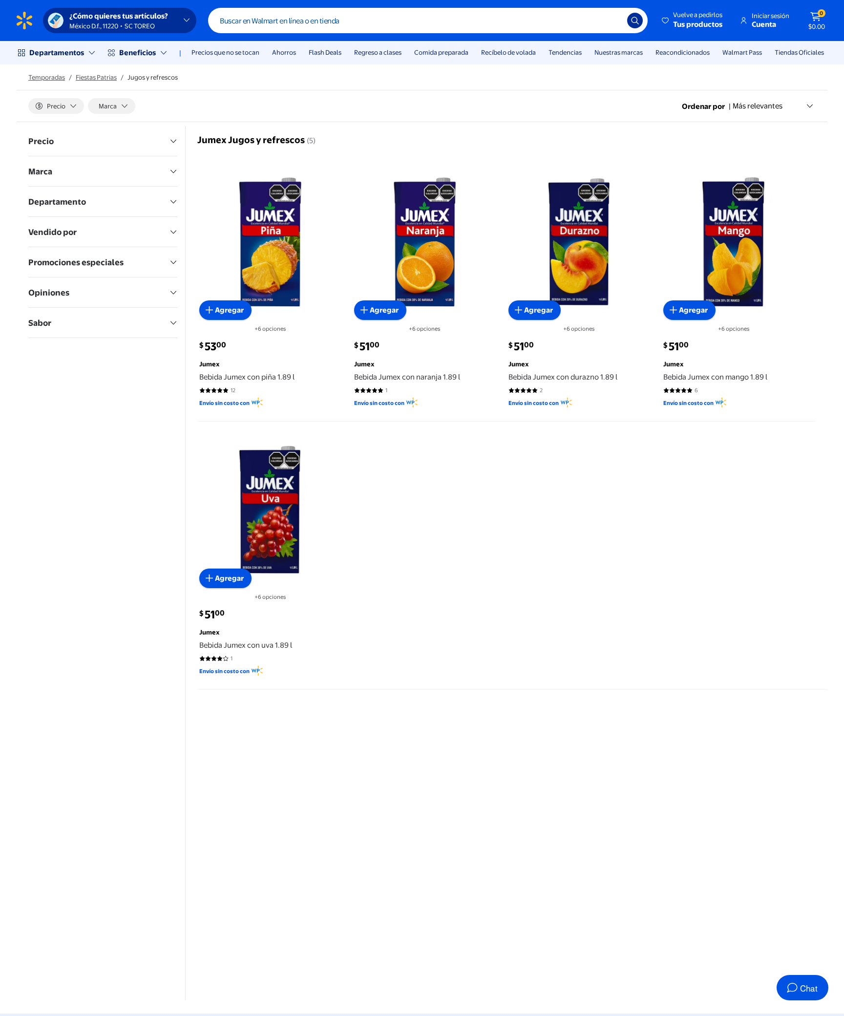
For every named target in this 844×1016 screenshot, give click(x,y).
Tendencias (565, 52)
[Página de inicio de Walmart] (24, 20)
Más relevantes (757, 105)
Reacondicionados (682, 52)
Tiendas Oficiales (799, 52)
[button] (692, 20)
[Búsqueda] (635, 20)
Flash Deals (325, 52)
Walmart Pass (742, 52)
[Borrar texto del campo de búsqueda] (612, 20)
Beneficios (137, 52)
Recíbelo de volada (508, 52)
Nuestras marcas (618, 52)
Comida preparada (441, 52)
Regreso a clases (377, 52)
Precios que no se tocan (225, 52)
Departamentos (56, 52)
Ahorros (284, 52)
